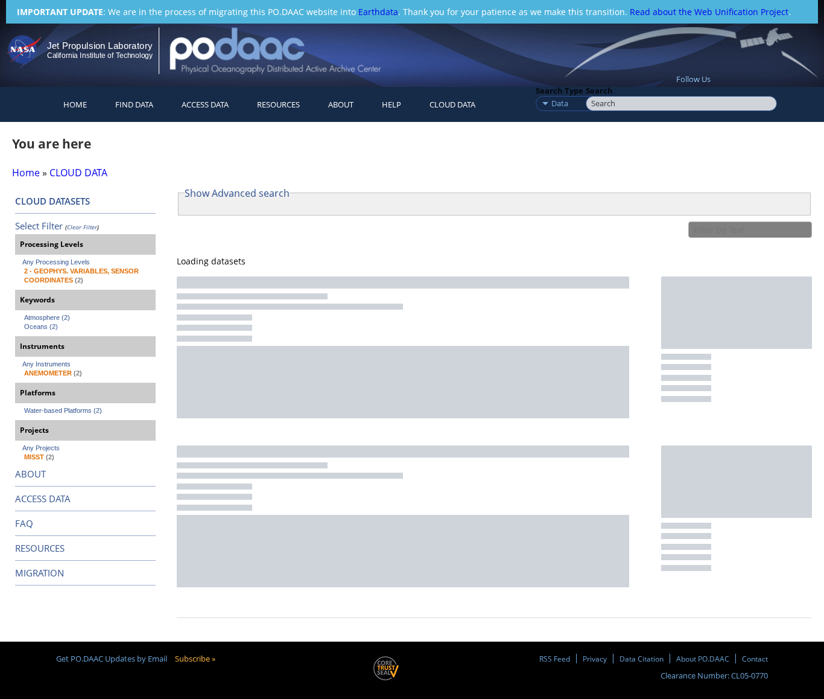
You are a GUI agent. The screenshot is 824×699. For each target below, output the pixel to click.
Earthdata (378, 12)
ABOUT (30, 474)
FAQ (24, 523)
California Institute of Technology (100, 55)
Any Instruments (46, 364)
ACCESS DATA (43, 499)
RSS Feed (554, 658)
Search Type (559, 90)
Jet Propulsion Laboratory (99, 45)
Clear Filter (82, 227)
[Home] (286, 50)
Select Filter (39, 226)
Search (599, 90)
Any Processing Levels (56, 262)
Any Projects (41, 448)
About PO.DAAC (702, 658)
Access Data (205, 104)
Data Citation (642, 658)
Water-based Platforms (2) (63, 410)
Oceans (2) (41, 326)
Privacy (595, 658)
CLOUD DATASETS (52, 201)
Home (75, 104)
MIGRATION (39, 573)
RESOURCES (278, 104)
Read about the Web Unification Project (709, 12)
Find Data (134, 104)
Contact (755, 658)
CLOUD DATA (452, 104)
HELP (391, 104)
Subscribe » (195, 658)
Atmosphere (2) (47, 317)
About (340, 104)
